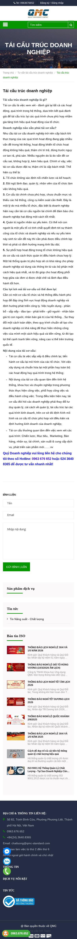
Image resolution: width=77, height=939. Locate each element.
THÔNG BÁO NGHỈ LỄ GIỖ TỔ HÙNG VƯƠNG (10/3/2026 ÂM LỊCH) (48, 666)
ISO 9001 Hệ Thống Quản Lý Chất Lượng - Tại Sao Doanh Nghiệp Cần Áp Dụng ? (47, 770)
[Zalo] (7, 861)
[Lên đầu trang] (67, 916)
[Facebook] (7, 851)
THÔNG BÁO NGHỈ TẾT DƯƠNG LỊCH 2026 (48, 701)
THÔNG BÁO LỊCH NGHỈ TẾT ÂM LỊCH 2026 (49, 683)
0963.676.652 (15, 831)
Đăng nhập (58, 3)
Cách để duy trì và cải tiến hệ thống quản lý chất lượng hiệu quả (47, 752)
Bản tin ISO (16, 636)
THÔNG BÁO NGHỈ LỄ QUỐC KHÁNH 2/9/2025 (48, 718)
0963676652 (27, 3)
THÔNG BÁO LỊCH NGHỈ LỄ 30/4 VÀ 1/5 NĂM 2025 (48, 735)
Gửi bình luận (16, 567)
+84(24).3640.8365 (19, 837)
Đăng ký (44, 3)
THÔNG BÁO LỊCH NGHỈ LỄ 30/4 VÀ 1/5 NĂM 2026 (48, 649)
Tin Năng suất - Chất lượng (27, 619)
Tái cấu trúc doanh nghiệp (27, 91)
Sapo (47, 930)
